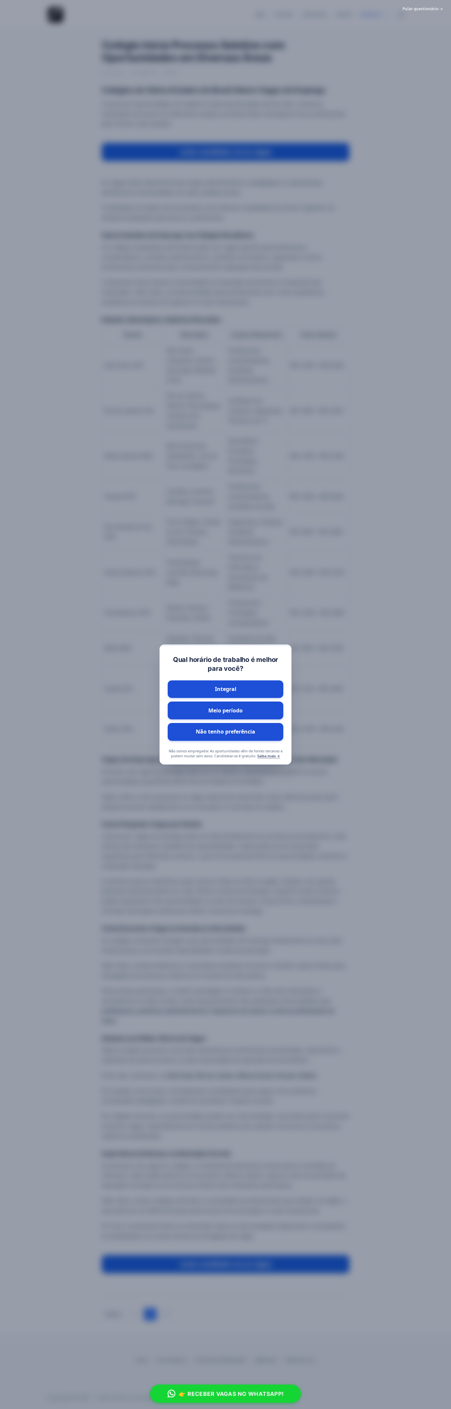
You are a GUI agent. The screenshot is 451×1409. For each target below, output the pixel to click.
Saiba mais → (268, 756)
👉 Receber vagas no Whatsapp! (231, 1393)
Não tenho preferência (225, 731)
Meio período (225, 710)
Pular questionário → (422, 8)
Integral (225, 689)
